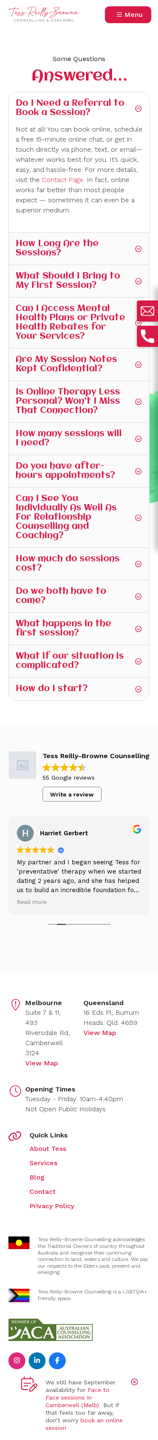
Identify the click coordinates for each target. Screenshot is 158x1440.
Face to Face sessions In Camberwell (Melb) (78, 1397)
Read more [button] (32, 901)
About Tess (47, 1149)
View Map (41, 1063)
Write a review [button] (72, 794)
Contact (42, 1192)
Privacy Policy (51, 1206)
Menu (133, 15)
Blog (37, 1177)
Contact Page (62, 180)
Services (43, 1163)
